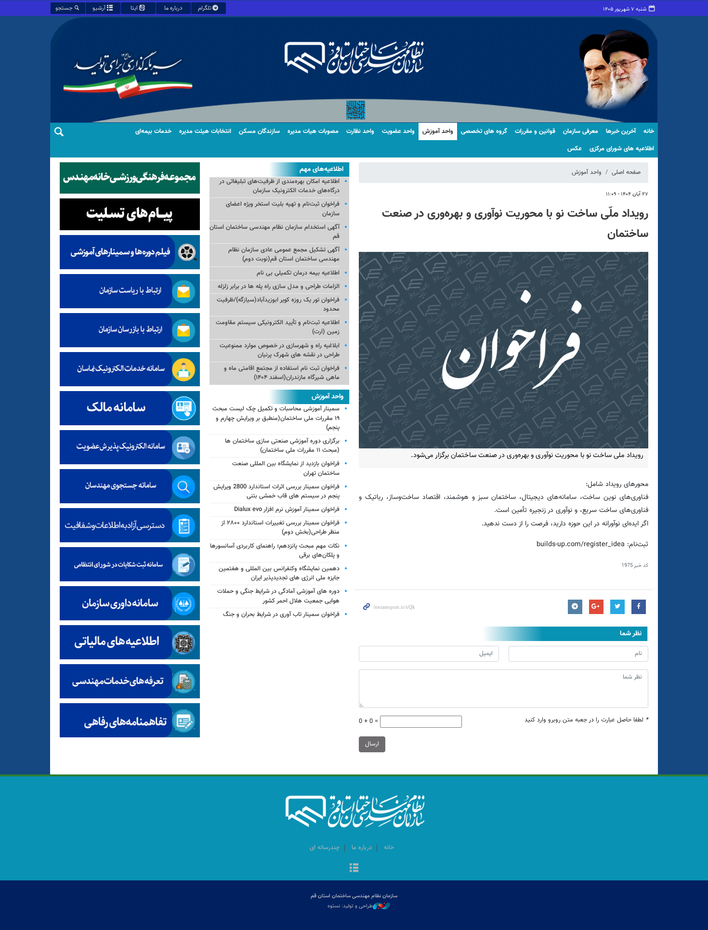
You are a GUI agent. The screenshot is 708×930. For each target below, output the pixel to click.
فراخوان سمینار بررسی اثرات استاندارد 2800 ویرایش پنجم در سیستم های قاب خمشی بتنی (276, 491)
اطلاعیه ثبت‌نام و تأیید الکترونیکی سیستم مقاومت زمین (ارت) (278, 327)
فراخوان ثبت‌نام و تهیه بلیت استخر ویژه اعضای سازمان (283, 208)
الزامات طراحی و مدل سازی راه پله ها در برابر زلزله (279, 286)
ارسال (372, 744)
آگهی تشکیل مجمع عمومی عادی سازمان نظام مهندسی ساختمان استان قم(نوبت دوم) (284, 254)
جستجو (64, 8)
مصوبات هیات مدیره (313, 131)
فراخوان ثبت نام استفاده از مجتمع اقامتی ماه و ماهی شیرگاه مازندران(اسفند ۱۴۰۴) (282, 373)
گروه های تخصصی (484, 131)
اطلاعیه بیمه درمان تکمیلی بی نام (298, 273)
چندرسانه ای (325, 847)
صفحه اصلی (626, 172)
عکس (574, 149)
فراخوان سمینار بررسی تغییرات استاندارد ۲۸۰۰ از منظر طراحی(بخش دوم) (280, 527)
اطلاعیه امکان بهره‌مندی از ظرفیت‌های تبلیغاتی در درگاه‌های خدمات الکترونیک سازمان (279, 186)
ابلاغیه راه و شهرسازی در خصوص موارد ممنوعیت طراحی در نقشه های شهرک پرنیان (280, 350)
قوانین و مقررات (535, 131)
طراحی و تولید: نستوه (350, 906)
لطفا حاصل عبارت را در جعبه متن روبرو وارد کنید (586, 720)
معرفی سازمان (580, 131)
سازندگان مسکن (259, 131)
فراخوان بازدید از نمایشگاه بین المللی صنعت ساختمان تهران (286, 468)
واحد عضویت (398, 131)
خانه (648, 131)
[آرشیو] (354, 869)
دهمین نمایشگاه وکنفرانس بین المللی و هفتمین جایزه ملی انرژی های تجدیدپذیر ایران (279, 573)
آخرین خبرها (621, 131)
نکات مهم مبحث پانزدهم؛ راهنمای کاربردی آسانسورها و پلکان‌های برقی (275, 550)
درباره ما (173, 8)
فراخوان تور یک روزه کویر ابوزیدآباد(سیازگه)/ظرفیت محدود (278, 304)
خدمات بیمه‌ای (153, 131)
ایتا (134, 8)
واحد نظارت (360, 131)
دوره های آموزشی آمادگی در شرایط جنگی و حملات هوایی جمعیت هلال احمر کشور (278, 596)
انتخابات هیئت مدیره (205, 131)
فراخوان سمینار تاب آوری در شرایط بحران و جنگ (281, 614)
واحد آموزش (437, 131)
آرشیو (98, 8)
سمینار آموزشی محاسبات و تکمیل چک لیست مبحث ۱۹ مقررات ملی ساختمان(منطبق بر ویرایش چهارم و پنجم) (276, 418)
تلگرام (204, 8)
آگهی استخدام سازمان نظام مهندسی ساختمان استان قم (275, 232)
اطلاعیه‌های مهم (321, 169)
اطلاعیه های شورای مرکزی (622, 149)
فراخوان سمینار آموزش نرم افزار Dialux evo (287, 509)
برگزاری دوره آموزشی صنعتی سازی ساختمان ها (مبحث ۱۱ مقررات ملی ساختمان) (282, 445)
